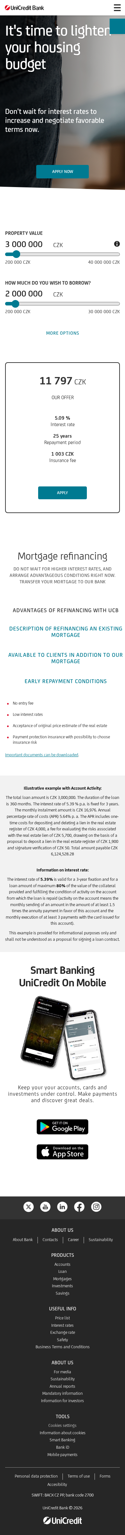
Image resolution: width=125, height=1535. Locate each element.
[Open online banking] (102, 7)
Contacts (50, 1239)
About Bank (23, 1239)
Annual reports (62, 1386)
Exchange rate (62, 1332)
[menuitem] (117, 28)
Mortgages (62, 1278)
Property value (24, 233)
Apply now (62, 171)
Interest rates (62, 1325)
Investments (62, 1285)
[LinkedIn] (62, 1206)
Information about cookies (63, 1432)
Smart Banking (62, 1439)
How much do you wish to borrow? (48, 283)
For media (62, 1371)
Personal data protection (36, 1476)
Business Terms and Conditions (63, 1346)
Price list (62, 1318)
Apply (62, 492)
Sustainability (101, 1239)
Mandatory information (62, 1393)
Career (73, 1239)
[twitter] (28, 1206)
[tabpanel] (62, 733)
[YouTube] (45, 1206)
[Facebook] (79, 1206)
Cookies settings (62, 1425)
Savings (63, 1293)
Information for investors (62, 1400)
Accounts (62, 1264)
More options (62, 333)
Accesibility (57, 1484)
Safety (62, 1339)
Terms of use (79, 1476)
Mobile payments (62, 1454)
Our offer (63, 397)
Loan (62, 1271)
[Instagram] (96, 1206)
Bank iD (62, 1447)
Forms (105, 1476)
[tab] (65, 609)
